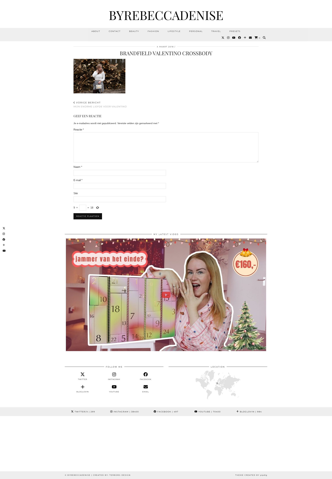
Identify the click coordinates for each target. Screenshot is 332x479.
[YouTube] (234, 38)
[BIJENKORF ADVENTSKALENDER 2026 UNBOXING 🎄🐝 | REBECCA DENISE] (166, 295)
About (95, 31)
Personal (196, 31)
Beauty (134, 31)
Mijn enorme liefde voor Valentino (100, 104)
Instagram (126, 411)
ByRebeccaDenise (166, 15)
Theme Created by (251, 475)
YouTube (209, 411)
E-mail (77, 180)
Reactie (78, 129)
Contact (115, 31)
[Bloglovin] (245, 38)
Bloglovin (250, 411)
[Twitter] (223, 38)
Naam (77, 166)
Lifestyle (174, 31)
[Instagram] (228, 38)
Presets (235, 31)
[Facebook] (239, 38)
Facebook (167, 411)
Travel (216, 31)
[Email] (250, 38)
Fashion (153, 31)
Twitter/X (84, 411)
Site (75, 193)
